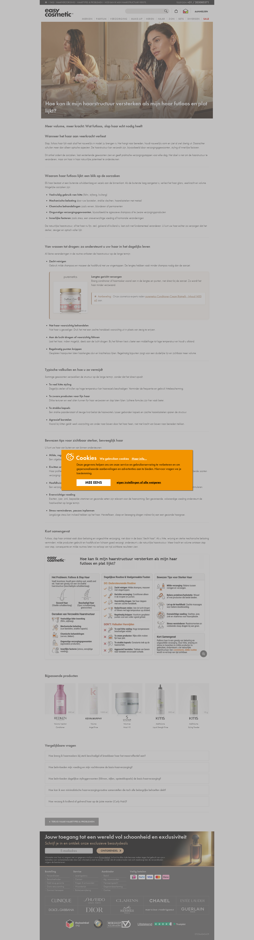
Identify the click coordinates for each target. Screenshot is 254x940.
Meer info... (139, 459)
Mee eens (93, 482)
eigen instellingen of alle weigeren (139, 482)
